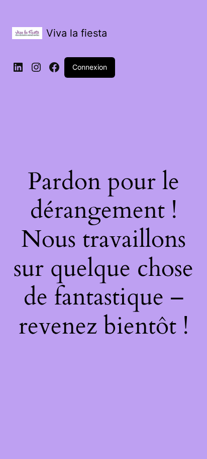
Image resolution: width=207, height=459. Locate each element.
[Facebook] (54, 67)
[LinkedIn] (18, 67)
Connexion (89, 67)
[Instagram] (36, 67)
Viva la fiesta (76, 33)
